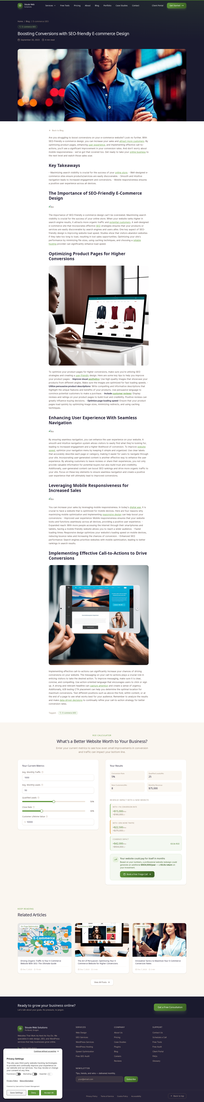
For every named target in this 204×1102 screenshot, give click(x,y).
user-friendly (82, 375)
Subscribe (131, 1079)
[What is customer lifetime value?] (47, 817)
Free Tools (65, 5)
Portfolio (107, 5)
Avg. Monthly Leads (31, 785)
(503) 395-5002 (29, 1048)
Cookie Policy (122, 1096)
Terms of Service (107, 1096)
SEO (98, 225)
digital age (135, 507)
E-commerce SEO (29, 27)
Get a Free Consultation (170, 1007)
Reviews (118, 1061)
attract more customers (131, 141)
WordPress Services (85, 1042)
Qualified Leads (29, 797)
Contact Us (158, 1032)
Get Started (175, 5)
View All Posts (100, 982)
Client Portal (157, 5)
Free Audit (157, 1047)
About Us (118, 1032)
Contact (135, 5)
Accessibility (136, 1096)
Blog (97, 5)
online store (121, 172)
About (87, 5)
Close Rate (27, 807)
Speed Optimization (85, 1051)
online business (138, 152)
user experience (97, 144)
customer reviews (122, 393)
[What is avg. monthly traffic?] (42, 772)
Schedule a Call (160, 1037)
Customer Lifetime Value (33, 816)
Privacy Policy (91, 1096)
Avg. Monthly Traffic (31, 772)
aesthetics (94, 379)
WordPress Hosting (84, 1047)
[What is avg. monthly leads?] (42, 785)
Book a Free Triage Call (137, 874)
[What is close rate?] (34, 807)
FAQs (155, 1056)
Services (49, 5)
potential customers (119, 222)
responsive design (111, 514)
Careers (117, 1056)
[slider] (53, 801)
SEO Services (82, 1037)
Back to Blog (58, 130)
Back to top (178, 1096)
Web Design (81, 1032)
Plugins (117, 1047)
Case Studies (122, 5)
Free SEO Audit (83, 1056)
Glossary (156, 1061)
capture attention (99, 685)
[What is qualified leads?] (38, 798)
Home (20, 21)
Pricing (77, 5)
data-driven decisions (71, 700)
